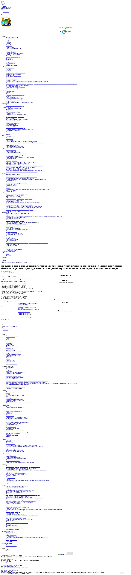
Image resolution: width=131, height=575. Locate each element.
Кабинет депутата (10, 96)
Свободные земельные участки (13, 211)
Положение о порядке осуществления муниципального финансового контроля (24, 142)
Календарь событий (10, 63)
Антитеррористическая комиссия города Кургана (17, 119)
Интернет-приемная (10, 101)
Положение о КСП (10, 136)
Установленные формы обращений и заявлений (17, 115)
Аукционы (5, 330)
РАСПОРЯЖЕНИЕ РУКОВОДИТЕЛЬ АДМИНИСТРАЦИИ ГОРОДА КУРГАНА (25, 170)
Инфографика (9, 44)
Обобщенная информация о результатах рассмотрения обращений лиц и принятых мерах (27, 243)
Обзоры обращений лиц (11, 241)
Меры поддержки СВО (11, 180)
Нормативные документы (12, 145)
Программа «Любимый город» (13, 54)
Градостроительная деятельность (13, 48)
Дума (4, 90)
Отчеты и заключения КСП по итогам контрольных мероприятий (21, 141)
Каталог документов (11, 150)
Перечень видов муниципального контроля (16, 181)
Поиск (4, 252)
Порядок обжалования (11, 151)
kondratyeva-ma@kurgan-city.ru (11, 570)
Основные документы (11, 158)
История (8, 40)
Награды (8, 60)
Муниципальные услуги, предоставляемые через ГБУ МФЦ (20, 178)
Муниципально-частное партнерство (14, 234)
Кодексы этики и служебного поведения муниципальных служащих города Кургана (25, 82)
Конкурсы (8, 70)
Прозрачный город (10, 62)
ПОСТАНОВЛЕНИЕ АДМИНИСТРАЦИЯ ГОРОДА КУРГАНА (21, 162)
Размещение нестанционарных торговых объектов (15, 262)
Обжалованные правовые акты (13, 152)
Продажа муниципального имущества (15, 195)
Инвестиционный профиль (12, 235)
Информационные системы (12, 125)
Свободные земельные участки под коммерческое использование (21, 208)
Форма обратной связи (11, 232)
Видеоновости (9, 59)
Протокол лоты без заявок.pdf (25, 317)
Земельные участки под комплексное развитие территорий (19, 210)
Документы (6, 148)
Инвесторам (6, 212)
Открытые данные (7, 248)
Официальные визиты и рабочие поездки (15, 128)
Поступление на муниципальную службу (15, 73)
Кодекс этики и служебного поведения (15, 147)
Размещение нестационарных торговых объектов (17, 203)
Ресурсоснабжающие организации (14, 233)
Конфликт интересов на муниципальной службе (17, 85)
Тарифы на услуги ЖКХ (11, 161)
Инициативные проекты (11, 65)
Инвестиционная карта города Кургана (15, 221)
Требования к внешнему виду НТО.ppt (27, 307)
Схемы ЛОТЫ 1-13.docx (23, 305)
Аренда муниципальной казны (13, 196)
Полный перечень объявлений (10, 326)
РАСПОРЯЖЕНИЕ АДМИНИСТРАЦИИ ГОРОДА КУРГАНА (20, 167)
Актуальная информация (12, 37)
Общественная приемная (12, 133)
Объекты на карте (10, 113)
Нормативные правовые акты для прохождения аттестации (20, 157)
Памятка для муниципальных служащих (15, 87)
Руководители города (11, 52)
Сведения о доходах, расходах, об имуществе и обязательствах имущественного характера (27, 81)
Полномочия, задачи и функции (13, 120)
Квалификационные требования (13, 74)
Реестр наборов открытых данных (14, 249)
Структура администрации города (14, 108)
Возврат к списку (5, 319)
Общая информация (10, 38)
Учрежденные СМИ (10, 126)
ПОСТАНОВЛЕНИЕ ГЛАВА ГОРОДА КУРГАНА (18, 164)
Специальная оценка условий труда (14, 146)
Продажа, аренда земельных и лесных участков (17, 194)
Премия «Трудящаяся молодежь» (13, 55)
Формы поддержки (10, 227)
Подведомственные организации (13, 112)
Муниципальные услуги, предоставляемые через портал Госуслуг (21, 177)
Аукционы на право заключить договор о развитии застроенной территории (24, 206)
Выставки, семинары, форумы (13, 228)
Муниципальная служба (9, 66)
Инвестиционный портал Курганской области (17, 229)
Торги (4, 192)
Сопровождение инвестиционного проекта (16, 224)
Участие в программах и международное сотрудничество (19, 129)
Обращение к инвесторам (12, 214)
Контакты (8, 131)
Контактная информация (12, 79)
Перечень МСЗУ (10, 191)
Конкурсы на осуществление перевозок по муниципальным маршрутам (23, 202)
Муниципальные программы (13, 156)
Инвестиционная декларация (13, 218)
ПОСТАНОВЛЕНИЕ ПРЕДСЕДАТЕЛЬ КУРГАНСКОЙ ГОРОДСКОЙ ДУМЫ (24, 166)
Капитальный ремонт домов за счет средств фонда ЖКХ (19, 199)
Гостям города (9, 49)
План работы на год (10, 140)
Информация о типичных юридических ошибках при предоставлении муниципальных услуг (28, 189)
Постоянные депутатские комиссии (14, 98)
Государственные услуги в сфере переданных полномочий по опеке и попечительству (26, 179)
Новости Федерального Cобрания (14, 88)
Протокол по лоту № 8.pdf (24, 312)
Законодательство (10, 75)
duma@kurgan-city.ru (8, 562)
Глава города (6, 103)
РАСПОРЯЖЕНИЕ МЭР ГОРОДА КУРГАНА (16, 169)
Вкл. (8, 7)
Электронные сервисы (11, 184)
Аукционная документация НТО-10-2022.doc (28, 309)
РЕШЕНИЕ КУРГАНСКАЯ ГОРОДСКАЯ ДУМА (17, 163)
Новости (8, 92)
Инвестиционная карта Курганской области (16, 217)
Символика (8, 42)
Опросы (8, 64)
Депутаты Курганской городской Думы (15, 95)
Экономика (8, 43)
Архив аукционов (7, 328)
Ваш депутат (9, 93)
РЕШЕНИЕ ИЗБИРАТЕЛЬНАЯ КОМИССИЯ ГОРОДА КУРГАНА (21, 172)
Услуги (5, 173)
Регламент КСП (9, 139)
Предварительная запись (11, 185)
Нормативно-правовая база (12, 244)
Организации (9, 46)
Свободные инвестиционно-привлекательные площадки (19, 225)
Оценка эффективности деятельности (15, 117)
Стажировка (9, 71)
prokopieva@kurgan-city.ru (10, 566)
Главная (5, 257)
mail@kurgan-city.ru (8, 559)
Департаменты (9, 110)
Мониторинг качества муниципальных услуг (16, 183)
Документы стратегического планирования (16, 155)
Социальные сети (10, 246)
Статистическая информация (13, 130)
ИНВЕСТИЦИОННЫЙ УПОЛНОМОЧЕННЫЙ (17, 213)
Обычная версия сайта (6, 8)
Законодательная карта (11, 245)
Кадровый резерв (10, 68)
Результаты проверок (11, 124)
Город (4, 36)
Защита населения (10, 118)
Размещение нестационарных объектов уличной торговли (19, 205)
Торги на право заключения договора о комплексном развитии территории (23, 207)
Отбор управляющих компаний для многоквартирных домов (20, 197)
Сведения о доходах (10, 144)
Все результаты (4, 17)
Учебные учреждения (11, 80)
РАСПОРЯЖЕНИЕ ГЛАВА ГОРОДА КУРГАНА (17, 168)
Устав (7, 41)
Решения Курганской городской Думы (15, 99)
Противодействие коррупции (13, 57)
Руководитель (9, 137)
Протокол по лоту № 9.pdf (24, 313)
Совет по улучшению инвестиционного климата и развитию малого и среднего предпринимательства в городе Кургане (34, 216)
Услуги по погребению (11, 190)
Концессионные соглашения (12, 201)
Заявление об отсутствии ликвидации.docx (28, 303)
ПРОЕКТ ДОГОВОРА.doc (24, 304)
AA (1, 4)
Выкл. (10, 7)
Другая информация (10, 186)
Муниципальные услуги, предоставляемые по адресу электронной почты (23, 175)
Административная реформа (12, 123)
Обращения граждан (8, 237)
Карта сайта (9, 255)
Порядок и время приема (12, 239)
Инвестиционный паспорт (12, 219)
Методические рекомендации (13, 86)
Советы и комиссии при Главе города (15, 106)
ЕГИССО (8, 134)
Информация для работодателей (13, 76)
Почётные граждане (10, 51)
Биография (8, 104)
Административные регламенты (13, 159)
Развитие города (10, 47)
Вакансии (8, 69)
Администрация (7, 107)
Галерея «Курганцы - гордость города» (15, 53)
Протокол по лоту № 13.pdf (24, 314)
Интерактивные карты (11, 250)
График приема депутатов (12, 97)
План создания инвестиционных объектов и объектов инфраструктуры (22, 222)
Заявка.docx (20, 308)
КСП (4, 135)
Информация (6, 12)
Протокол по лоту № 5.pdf (24, 315)
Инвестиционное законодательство (14, 223)
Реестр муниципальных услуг (13, 174)
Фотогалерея (9, 58)
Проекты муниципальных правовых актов (16, 114)
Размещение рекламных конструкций (14, 200)
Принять (122, 573)
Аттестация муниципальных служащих (15, 77)
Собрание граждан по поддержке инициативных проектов (19, 102)
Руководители (9, 109)
